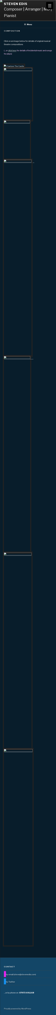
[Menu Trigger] (49, 5)
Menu (29, 24)
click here (12, 50)
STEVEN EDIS (15, 4)
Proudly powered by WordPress (17, 1009)
